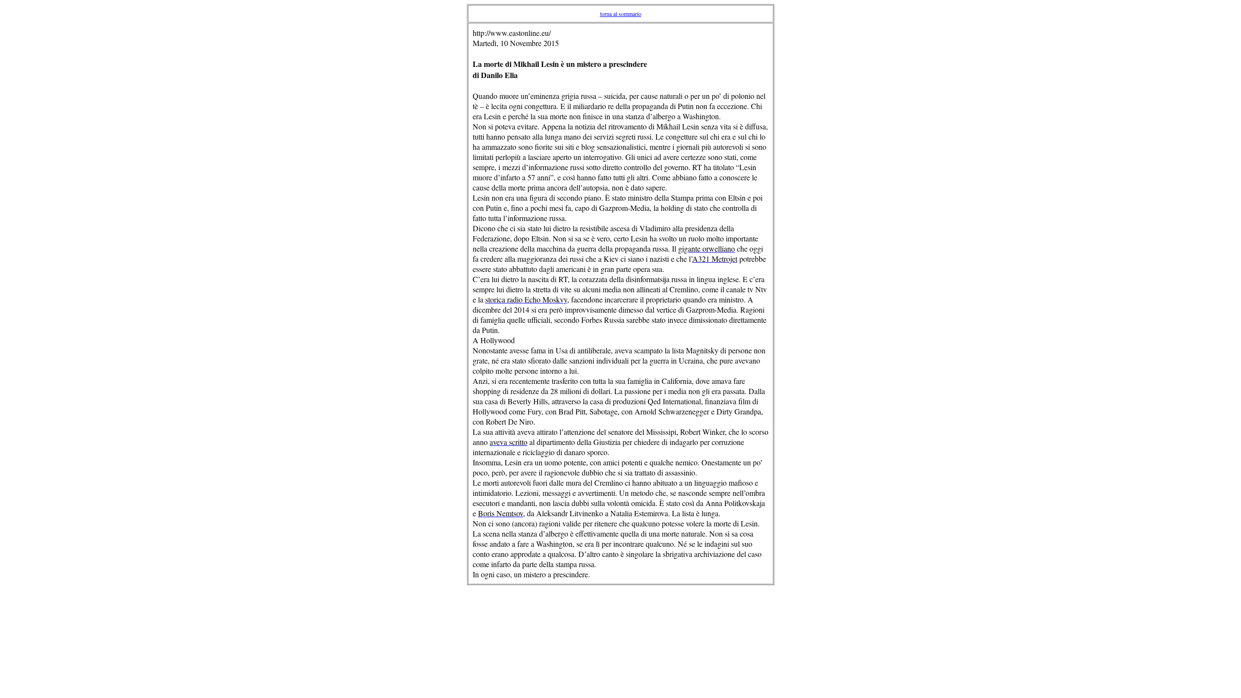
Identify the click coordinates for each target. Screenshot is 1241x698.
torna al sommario (620, 13)
